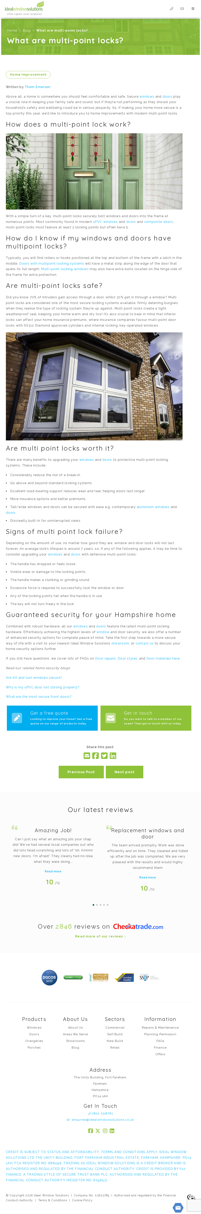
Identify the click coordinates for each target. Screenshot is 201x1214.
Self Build (115, 1034)
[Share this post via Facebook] (95, 755)
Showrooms (75, 1041)
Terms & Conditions (52, 1200)
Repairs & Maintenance (160, 1027)
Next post (124, 772)
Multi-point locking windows (65, 269)
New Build (115, 1041)
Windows (34, 1027)
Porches (34, 1047)
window (103, 632)
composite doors (158, 222)
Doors (34, 1034)
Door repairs (105, 658)
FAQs (160, 1041)
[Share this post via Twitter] (104, 755)
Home (12, 30)
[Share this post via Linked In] (113, 755)
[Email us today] (182, 9)
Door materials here (163, 658)
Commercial (115, 1027)
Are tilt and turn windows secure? (34, 678)
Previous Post (81, 772)
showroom (120, 643)
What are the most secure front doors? (39, 697)
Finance (160, 1047)
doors (167, 96)
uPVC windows (105, 222)
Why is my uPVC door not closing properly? (42, 687)
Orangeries (34, 1041)
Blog (27, 30)
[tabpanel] (53, 853)
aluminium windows (153, 507)
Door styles (127, 658)
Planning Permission (160, 1034)
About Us (75, 1027)
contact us (145, 643)
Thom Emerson (37, 87)
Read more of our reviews (99, 936)
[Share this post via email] (87, 755)
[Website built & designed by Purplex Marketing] (191, 1198)
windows (147, 96)
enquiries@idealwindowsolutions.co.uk (102, 1119)
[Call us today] (171, 9)
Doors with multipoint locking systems (51, 263)
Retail (115, 1047)
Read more (53, 871)
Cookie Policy (82, 1200)
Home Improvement (28, 74)
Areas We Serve (75, 1034)
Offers (160, 1054)
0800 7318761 (102, 1113)
